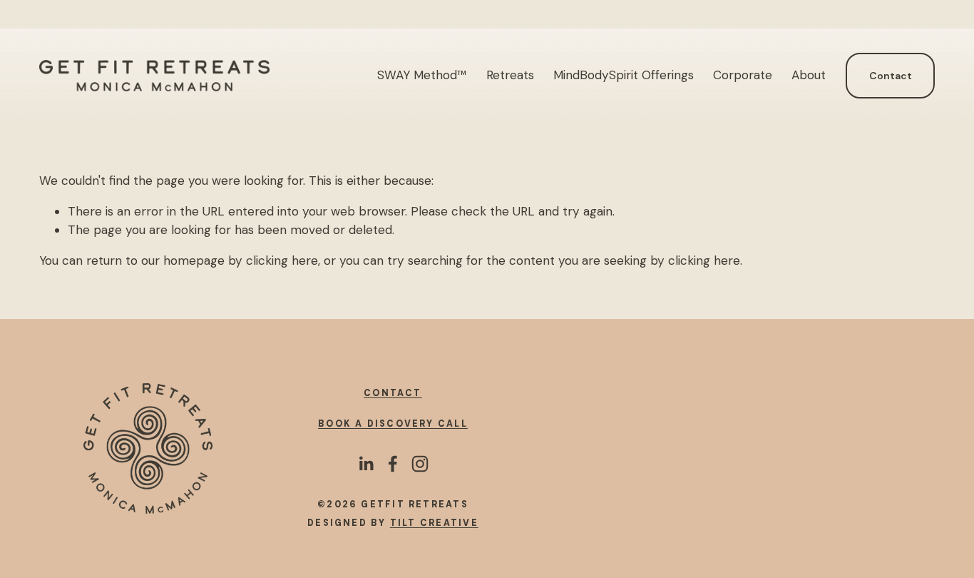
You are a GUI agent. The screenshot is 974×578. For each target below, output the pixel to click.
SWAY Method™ (421, 75)
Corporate (742, 75)
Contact (890, 75)
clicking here (282, 260)
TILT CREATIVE (434, 523)
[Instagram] (420, 463)
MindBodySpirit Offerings (623, 75)
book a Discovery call (393, 424)
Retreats (510, 75)
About (808, 75)
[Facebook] (392, 463)
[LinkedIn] (365, 463)
